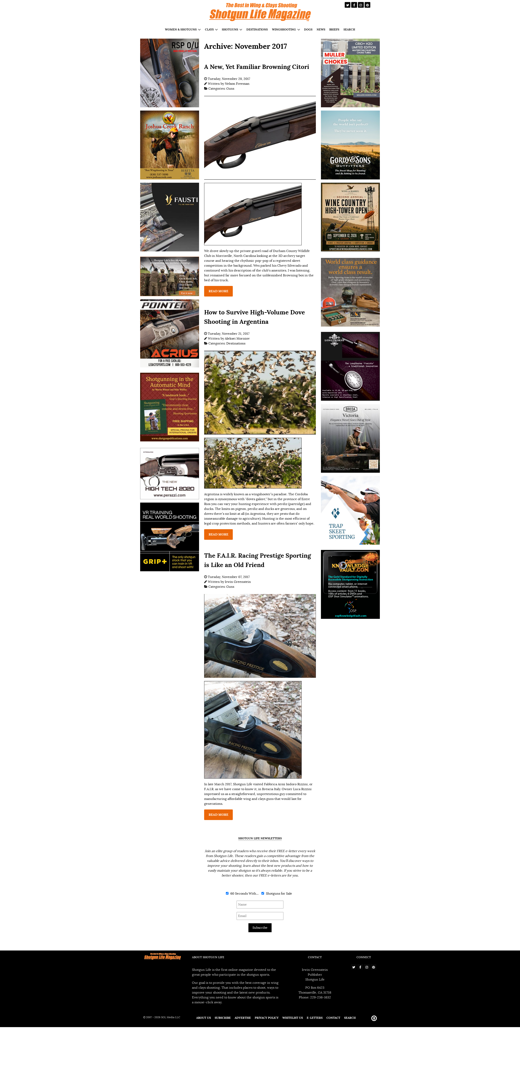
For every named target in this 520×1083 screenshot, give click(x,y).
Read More (218, 291)
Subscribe (260, 928)
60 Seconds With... (244, 894)
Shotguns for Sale (278, 894)
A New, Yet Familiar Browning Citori (256, 67)
